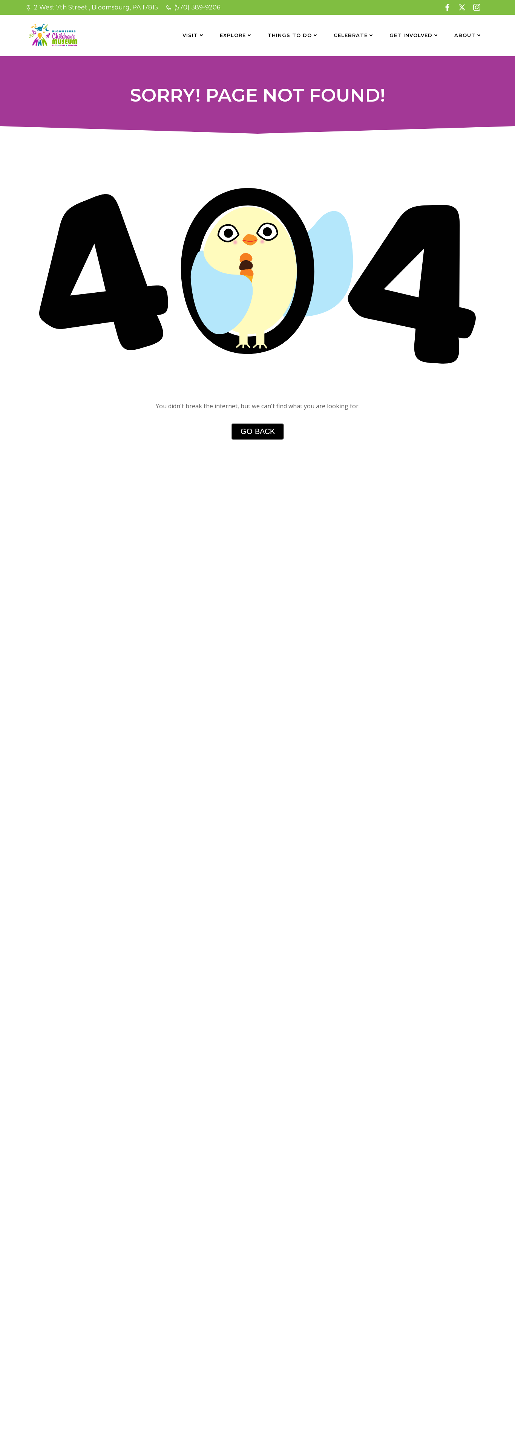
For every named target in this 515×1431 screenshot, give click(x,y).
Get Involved (410, 35)
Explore (233, 35)
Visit (190, 35)
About (464, 35)
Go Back (258, 431)
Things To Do (290, 35)
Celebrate (351, 35)
